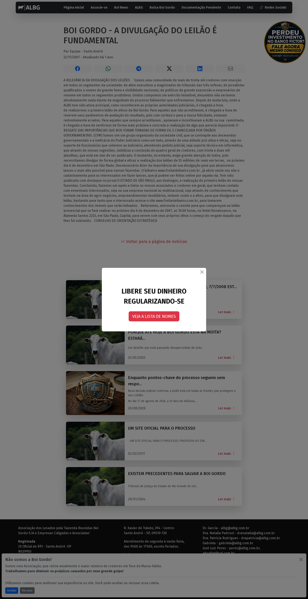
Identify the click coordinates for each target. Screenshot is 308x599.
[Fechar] (201, 272)
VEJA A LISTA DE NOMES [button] (154, 316)
